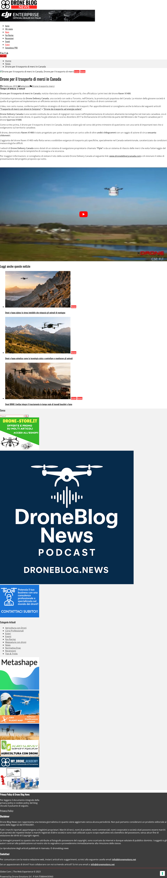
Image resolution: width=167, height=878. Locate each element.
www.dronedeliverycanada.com (125, 156)
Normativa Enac (13, 647)
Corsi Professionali (14, 630)
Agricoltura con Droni (15, 627)
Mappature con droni (15, 642)
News (7, 32)
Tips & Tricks (11, 653)
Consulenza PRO (11, 47)
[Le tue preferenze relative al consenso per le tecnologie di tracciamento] (162, 873)
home (7, 25)
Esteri (7, 44)
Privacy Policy (6, 810)
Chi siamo (9, 29)
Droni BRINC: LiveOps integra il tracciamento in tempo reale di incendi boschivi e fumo (38, 404)
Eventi (7, 41)
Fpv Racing (9, 35)
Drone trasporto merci (43, 86)
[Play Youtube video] (83, 214)
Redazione (25, 86)
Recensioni (9, 38)
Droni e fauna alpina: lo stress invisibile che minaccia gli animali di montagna (35, 312)
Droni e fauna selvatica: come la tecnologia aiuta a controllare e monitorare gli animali (39, 358)
